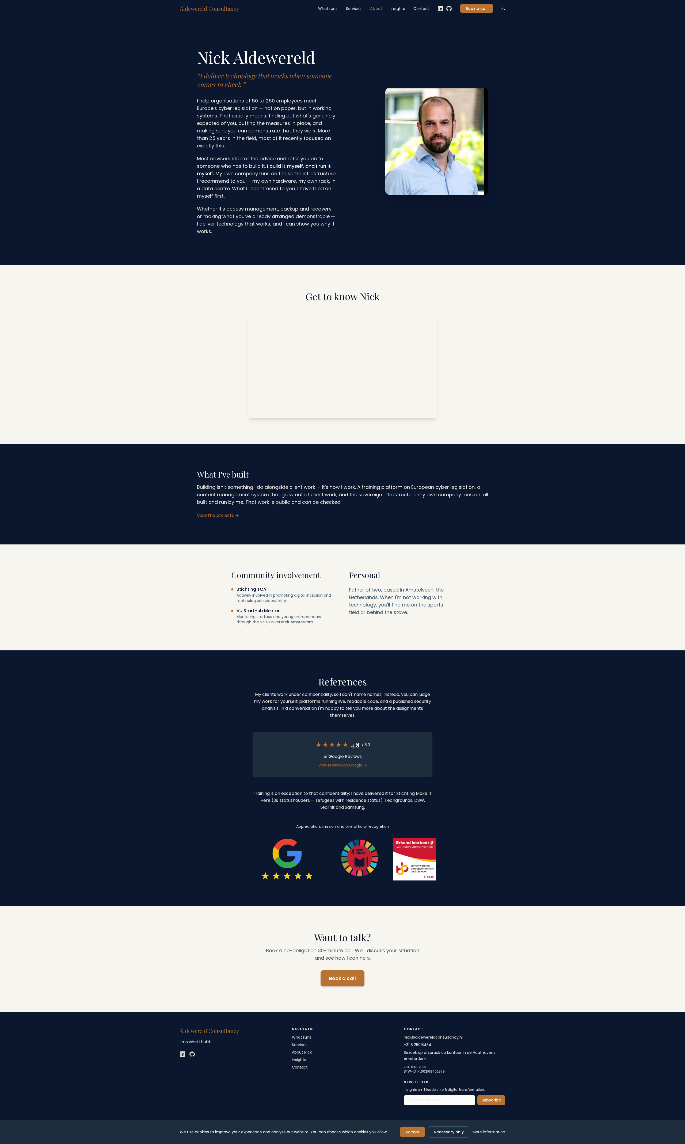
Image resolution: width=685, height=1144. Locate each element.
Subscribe (491, 1100)
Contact (421, 8)
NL (503, 8)
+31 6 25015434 (417, 1044)
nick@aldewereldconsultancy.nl (433, 1037)
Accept (412, 1132)
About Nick (302, 1052)
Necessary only (449, 1132)
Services (353, 8)
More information (489, 1132)
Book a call (477, 8)
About (376, 8)
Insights (398, 8)
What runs (327, 8)
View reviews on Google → (342, 765)
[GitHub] (449, 8)
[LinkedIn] (440, 8)
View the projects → (218, 515)
